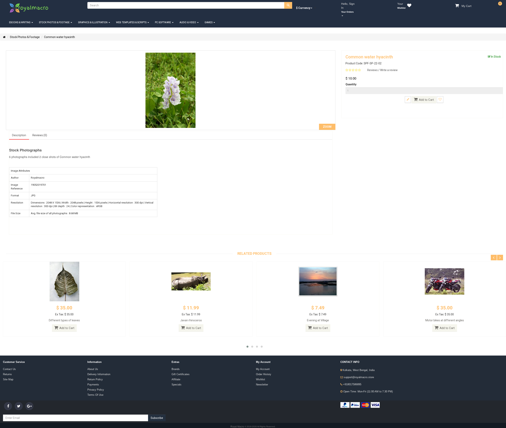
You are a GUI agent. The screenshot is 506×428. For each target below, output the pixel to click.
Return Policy (93, 373)
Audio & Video (183, 18)
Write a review (389, 66)
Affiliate (175, 373)
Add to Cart (426, 96)
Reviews (372, 66)
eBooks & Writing (19, 18)
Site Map (7, 373)
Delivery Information (97, 368)
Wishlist (259, 373)
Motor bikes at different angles (444, 315)
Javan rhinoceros (191, 315)
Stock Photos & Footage (53, 18)
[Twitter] (19, 399)
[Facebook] (8, 399)
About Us (91, 364)
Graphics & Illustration (90, 18)
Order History (262, 368)
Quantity (351, 80)
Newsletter (261, 377)
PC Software (159, 18)
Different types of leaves (64, 315)
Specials (176, 377)
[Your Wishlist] (408, 6)
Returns (7, 368)
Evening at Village (318, 315)
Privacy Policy (94, 381)
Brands (175, 364)
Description (18, 131)
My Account (261, 364)
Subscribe (157, 410)
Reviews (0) (36, 131)
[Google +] (29, 399)
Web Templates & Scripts (128, 18)
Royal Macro (238, 419)
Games (203, 18)
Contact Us (8, 364)
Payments (92, 377)
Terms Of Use (94, 386)
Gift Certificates (179, 368)
